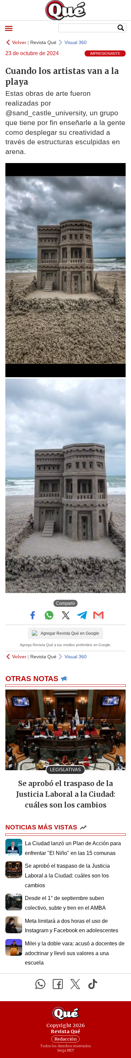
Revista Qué (43, 42)
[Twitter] (75, 984)
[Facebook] (58, 984)
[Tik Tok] (92, 984)
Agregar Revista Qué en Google (70, 633)
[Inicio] (65, 10)
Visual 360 (75, 42)
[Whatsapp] (40, 984)
